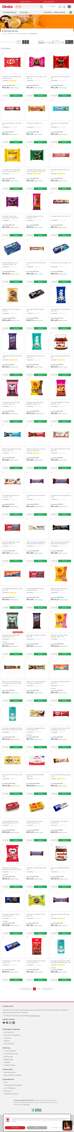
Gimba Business (49, 1)
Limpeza (7, 1038)
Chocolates (33, 33)
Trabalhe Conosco (11, 1094)
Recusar (37, 1127)
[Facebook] (7, 1023)
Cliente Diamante (11, 1053)
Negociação (8, 1059)
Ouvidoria (7, 1091)
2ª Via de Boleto (10, 1051)
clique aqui (26, 1104)
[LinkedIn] (13, 1023)
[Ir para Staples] (51, 7)
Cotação (7, 1062)
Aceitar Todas (15, 1127)
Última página (47, 989)
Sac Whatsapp (9, 1088)
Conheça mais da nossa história (21, 1015)
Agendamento (10, 1072)
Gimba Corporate (25, 1)
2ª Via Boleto (47, 12)
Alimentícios (11, 33)
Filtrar (70, 42)
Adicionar (16, 95)
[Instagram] (10, 1023)
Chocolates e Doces (22, 33)
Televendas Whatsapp (13, 1085)
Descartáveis (9, 1043)
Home (4, 33)
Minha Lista (8, 1056)
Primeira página (25, 989)
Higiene (7, 1041)
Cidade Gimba (9, 1065)
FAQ (5, 1082)
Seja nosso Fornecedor (13, 1075)
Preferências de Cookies (59, 1127)
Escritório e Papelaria (12, 1035)
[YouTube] (4, 1023)
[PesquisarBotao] (41, 6)
